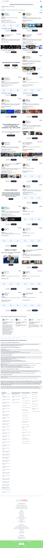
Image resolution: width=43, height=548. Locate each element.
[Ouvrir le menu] (40, 1)
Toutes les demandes (21, 515)
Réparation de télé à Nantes (6, 489)
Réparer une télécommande (36, 411)
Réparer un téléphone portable (35, 401)
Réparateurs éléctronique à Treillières (6, 430)
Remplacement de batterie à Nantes (6, 492)
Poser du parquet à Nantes (26, 400)
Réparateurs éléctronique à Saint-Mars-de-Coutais (6, 485)
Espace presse (21, 520)
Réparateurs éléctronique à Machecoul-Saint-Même (6, 454)
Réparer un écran (34, 398)
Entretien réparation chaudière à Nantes (25, 410)
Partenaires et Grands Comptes (21, 521)
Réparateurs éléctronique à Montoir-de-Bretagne (6, 458)
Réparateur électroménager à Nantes (16, 396)
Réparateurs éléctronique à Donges (6, 448)
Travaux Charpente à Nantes (26, 407)
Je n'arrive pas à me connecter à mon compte (21, 506)
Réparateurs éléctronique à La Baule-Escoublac (6, 415)
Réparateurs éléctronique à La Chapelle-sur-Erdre (6, 421)
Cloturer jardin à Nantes (25, 443)
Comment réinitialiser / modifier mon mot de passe (21, 508)
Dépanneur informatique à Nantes (16, 400)
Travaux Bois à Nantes (25, 419)
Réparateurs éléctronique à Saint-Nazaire (6, 396)
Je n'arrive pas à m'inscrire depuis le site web (21, 507)
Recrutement (21, 522)
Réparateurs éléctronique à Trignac (6, 442)
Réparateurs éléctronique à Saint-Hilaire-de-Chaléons (6, 479)
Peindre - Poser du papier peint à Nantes (25, 422)
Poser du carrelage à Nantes (26, 403)
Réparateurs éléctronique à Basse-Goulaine (6, 433)
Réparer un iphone (34, 406)
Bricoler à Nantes (24, 395)
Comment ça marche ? (21, 513)
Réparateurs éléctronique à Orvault (6, 412)
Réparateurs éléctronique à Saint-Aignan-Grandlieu (6, 482)
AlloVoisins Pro (21, 514)
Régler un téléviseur (35, 396)
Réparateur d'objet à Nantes (16, 402)
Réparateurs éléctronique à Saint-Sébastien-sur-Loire (6, 406)
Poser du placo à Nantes (25, 424)
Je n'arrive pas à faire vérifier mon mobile (21, 505)
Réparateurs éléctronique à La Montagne (6, 445)
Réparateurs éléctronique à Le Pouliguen (6, 436)
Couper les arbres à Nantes (26, 441)
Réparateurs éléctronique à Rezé (6, 400)
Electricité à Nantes (25, 414)
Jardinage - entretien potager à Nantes (26, 432)
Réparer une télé (34, 394)
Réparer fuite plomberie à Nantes (25, 427)
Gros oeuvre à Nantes (25, 417)
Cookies (21, 530)
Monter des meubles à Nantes (25, 398)
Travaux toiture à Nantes (25, 412)
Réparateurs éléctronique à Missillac (6, 470)
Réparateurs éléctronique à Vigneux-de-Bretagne (6, 461)
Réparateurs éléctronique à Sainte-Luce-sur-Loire (6, 424)
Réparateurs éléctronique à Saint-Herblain (6, 403)
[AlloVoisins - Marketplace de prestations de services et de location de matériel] (5, 1)
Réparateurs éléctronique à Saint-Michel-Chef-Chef (6, 473)
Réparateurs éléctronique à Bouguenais (6, 418)
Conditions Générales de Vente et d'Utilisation (21, 526)
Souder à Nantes (24, 405)
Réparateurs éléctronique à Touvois (6, 476)
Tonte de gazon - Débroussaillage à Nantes (25, 438)
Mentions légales (21, 529)
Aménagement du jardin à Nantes (25, 435)
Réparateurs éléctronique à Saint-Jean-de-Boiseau (6, 451)
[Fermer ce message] (41, 542)
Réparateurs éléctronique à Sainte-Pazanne (6, 467)
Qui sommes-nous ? (21, 512)
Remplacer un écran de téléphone (35, 409)
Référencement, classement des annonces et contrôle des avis (21, 528)
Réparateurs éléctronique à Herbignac (6, 464)
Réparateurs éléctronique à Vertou (6, 409)
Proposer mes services (21, 516)
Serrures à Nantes (24, 429)
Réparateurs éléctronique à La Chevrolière (6, 439)
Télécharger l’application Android (22, 538)
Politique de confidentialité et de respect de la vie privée (21, 527)
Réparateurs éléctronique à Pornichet (6, 427)
